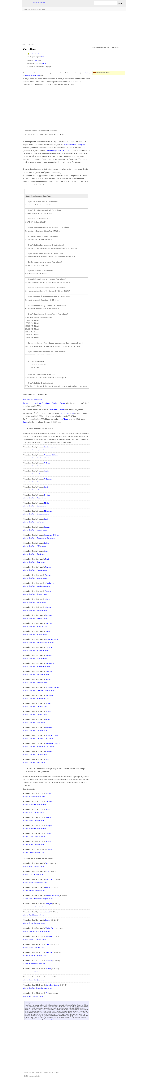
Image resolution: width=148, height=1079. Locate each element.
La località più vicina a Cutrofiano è (37, 403)
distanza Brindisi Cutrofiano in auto (34, 890)
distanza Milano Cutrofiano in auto (34, 844)
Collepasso (48, 479)
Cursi (46, 551)
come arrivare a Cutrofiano (74, 144)
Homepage (27, 1072)
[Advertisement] (74, 27)
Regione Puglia (34, 54)
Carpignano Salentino (52, 687)
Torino (49, 850)
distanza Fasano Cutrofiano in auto (34, 947)
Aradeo (46, 471)
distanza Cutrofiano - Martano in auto (35, 610)
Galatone (48, 591)
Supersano (48, 647)
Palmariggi (48, 727)
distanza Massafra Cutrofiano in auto (34, 939)
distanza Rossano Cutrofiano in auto (34, 964)
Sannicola (48, 623)
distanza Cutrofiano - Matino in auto (34, 602)
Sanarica (48, 631)
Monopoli (49, 952)
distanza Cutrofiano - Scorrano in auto (35, 530)
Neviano (47, 495)
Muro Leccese (50, 583)
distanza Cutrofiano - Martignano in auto (36, 674)
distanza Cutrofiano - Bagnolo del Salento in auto (38, 642)
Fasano (48, 944)
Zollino (46, 543)
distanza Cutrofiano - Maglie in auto (34, 506)
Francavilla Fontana (52, 896)
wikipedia (51, 1019)
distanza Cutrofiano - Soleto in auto (34, 490)
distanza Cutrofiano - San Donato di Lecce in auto (38, 746)
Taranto (47, 920)
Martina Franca (50, 928)
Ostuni (47, 912)
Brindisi (47, 887)
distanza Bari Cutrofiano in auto (33, 996)
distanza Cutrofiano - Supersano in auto (35, 650)
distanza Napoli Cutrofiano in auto (34, 796)
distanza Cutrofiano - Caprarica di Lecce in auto (38, 738)
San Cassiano (49, 663)
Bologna (49, 825)
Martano (48, 607)
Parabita (48, 567)
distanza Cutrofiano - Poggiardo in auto (35, 754)
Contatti (56, 1072)
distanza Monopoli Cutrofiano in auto (34, 955)
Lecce (37, 60)
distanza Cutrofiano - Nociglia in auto (35, 682)
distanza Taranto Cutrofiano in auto (34, 923)
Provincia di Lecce (32, 76)
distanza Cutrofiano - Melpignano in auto (36, 514)
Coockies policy (37, 1072)
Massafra (49, 936)
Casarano (48, 655)
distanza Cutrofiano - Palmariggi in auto (35, 730)
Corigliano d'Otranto (57, 410)
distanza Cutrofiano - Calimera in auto (35, 714)
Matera (48, 969)
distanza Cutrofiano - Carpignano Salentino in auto (39, 690)
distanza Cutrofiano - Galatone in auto (35, 594)
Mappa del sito (48, 1072)
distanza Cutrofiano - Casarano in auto (35, 658)
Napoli (62, 413)
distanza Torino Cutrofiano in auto (33, 852)
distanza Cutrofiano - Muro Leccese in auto (36, 586)
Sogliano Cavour (58, 403)
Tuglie (47, 559)
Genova (48, 833)
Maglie (46, 503)
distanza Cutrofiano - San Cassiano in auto (36, 666)
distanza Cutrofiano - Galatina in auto (35, 466)
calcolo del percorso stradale (57, 150)
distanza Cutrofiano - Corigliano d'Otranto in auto (38, 458)
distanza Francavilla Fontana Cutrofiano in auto (38, 899)
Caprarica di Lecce (51, 735)
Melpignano (48, 511)
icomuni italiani (39, 3)
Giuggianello (49, 695)
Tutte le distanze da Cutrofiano (32, 399)
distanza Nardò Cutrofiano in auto (33, 866)
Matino (47, 599)
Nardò (65, 419)
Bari (42, 57)
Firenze (48, 817)
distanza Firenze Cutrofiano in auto (34, 820)
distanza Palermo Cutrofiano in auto (34, 804)
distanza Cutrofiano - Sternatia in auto (35, 578)
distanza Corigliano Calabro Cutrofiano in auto (37, 988)
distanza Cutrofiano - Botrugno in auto (35, 618)
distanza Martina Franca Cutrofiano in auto (36, 931)
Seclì (46, 519)
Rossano (49, 961)
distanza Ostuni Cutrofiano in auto (33, 915)
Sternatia (48, 575)
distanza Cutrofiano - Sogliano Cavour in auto (37, 450)
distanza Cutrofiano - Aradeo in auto (34, 474)
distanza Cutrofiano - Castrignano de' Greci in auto (39, 538)
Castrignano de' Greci (51, 535)
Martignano (49, 671)
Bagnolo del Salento (52, 639)
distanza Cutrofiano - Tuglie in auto (34, 562)
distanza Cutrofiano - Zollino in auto (34, 546)
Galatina (47, 463)
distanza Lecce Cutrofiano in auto (33, 874)
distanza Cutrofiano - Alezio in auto (34, 722)
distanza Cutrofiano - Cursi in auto (34, 554)
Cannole (48, 703)
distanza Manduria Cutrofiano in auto (34, 882)
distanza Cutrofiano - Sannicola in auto (35, 626)
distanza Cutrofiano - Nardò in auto (34, 762)
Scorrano (47, 527)
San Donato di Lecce (52, 743)
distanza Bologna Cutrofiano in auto (34, 828)
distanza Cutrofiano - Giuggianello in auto (36, 698)
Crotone (48, 977)
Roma (48, 809)
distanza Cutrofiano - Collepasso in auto (35, 482)
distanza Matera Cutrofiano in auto (34, 972)
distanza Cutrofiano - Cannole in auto (34, 706)
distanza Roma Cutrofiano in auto (33, 812)
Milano (48, 841)
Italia (23, 44)
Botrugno (48, 615)
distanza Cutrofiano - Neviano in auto (34, 498)
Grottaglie (48, 904)
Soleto (46, 487)
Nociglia (48, 679)
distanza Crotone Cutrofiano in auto (34, 980)
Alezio (47, 719)
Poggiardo (48, 751)
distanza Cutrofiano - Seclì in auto (33, 522)
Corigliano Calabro (52, 985)
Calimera (48, 711)
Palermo (70, 413)
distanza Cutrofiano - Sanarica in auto (35, 634)
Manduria (48, 879)
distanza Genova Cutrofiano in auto (34, 836)
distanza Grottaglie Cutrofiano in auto (35, 907)
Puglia (86, 73)
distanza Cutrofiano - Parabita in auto (35, 570)
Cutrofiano (30, 44)
